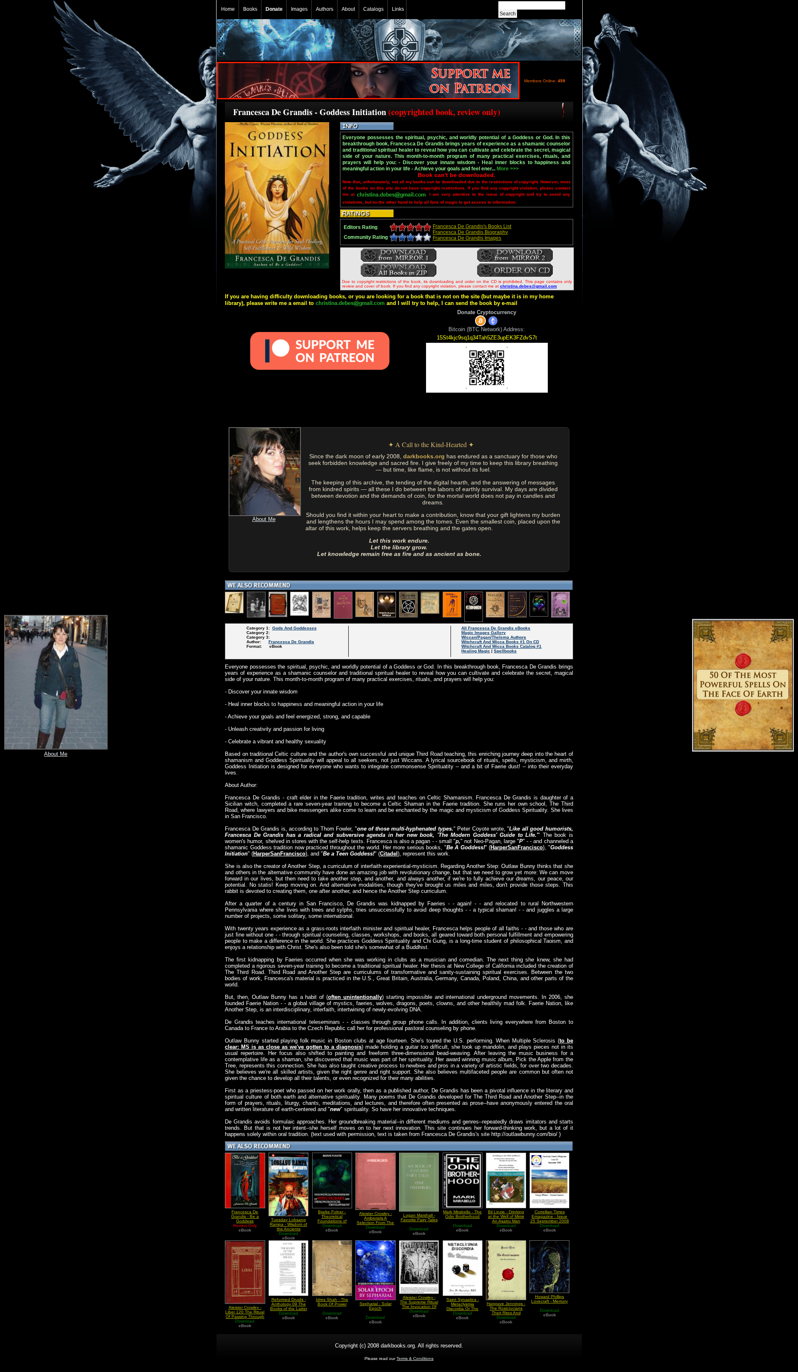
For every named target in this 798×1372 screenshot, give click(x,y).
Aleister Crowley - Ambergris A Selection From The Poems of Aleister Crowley (375, 1222)
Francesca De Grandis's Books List (472, 226)
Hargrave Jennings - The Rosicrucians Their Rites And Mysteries (506, 1310)
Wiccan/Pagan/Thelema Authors (493, 637)
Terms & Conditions (415, 1358)
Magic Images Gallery (483, 632)
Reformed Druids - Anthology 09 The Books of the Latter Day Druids (288, 1306)
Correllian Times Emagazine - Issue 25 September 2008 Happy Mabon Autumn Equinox (549, 1221)
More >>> (508, 169)
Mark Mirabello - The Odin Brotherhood (462, 1214)
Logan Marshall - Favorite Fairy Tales (419, 1217)
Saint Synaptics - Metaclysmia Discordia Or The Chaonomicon (462, 1306)
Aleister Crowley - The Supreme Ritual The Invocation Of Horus (419, 1304)
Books (250, 9)
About (348, 9)
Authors (324, 9)
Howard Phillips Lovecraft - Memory (549, 1298)
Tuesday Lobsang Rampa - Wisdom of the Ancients (288, 1224)
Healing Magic (475, 651)
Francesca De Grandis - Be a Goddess (245, 1216)
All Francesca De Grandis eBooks (495, 628)
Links (398, 9)
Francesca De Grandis (291, 641)
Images (299, 9)
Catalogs (373, 9)
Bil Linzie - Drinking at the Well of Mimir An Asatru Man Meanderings (506, 1219)
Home (228, 9)
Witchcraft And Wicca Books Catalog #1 (501, 646)
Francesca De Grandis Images (467, 238)
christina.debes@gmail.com (528, 286)
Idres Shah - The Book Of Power (332, 1301)
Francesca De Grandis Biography (470, 232)
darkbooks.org (424, 456)
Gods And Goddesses (294, 628)
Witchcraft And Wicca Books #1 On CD (500, 641)
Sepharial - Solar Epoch (376, 1306)
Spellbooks (505, 651)
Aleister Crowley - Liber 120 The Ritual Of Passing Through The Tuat (244, 1314)
